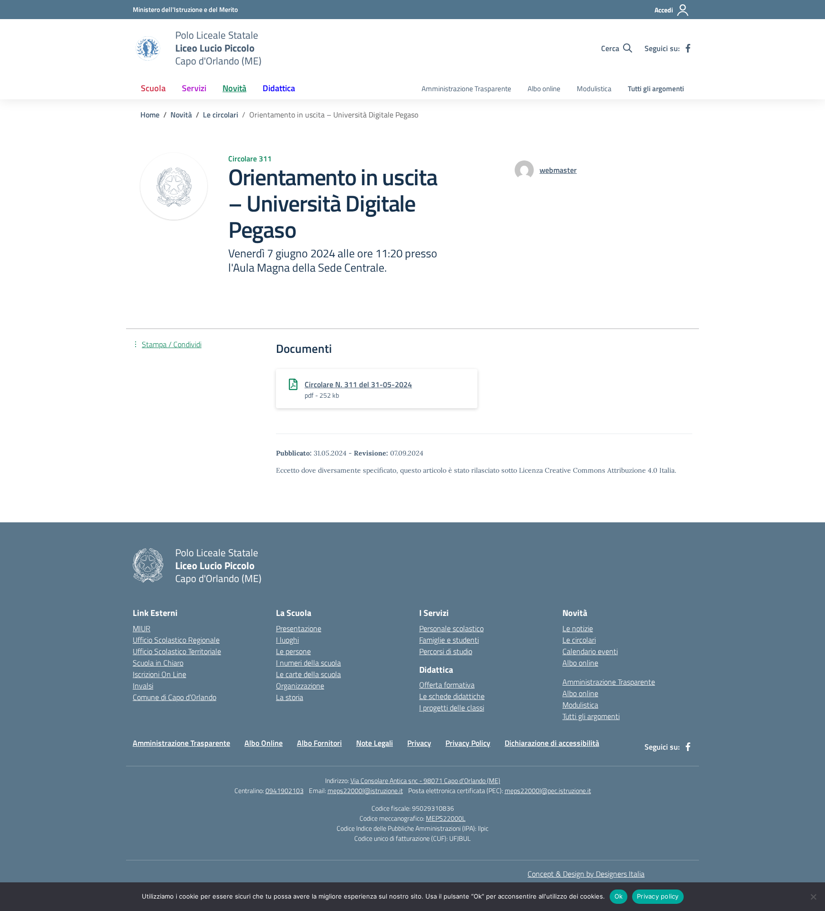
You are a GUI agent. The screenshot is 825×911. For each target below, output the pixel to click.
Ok (618, 896)
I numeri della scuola (308, 662)
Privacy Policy (467, 743)
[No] (813, 896)
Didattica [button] (279, 88)
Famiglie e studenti (449, 640)
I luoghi (287, 640)
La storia (289, 697)
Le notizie (577, 628)
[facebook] (688, 48)
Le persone (293, 651)
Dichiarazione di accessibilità (552, 743)
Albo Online (263, 743)
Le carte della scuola (308, 674)
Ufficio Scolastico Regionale (176, 640)
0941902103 (284, 790)
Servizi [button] (194, 88)
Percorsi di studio (445, 651)
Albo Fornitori (319, 743)
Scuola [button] (153, 88)
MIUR (141, 628)
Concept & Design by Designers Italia (586, 873)
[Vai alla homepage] (148, 48)
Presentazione (298, 628)
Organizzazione (300, 685)
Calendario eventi (590, 651)
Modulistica (594, 88)
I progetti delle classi (451, 707)
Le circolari (579, 640)
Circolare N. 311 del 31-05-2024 (358, 384)
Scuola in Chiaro (158, 662)
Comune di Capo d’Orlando (174, 697)
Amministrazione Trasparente (466, 88)
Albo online (544, 88)
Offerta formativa (447, 684)
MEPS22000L (445, 818)
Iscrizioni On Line (159, 674)
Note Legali (374, 743)
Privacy (419, 743)
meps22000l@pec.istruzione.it (548, 790)
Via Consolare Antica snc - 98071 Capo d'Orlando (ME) (425, 780)
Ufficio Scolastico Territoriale (177, 651)
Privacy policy (658, 896)
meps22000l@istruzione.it (365, 790)
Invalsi (143, 685)
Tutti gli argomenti (656, 88)
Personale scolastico (451, 628)
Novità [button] (234, 88)
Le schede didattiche (452, 696)
